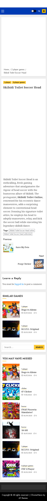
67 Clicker (26, 391)
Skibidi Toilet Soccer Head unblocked (17, 234)
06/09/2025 (28, 416)
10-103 (24, 430)
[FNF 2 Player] (11, 468)
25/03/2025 (28, 332)
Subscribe (44, 11)
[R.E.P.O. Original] (11, 329)
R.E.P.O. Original (30, 329)
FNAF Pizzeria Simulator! (28, 411)
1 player (7, 82)
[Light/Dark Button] (33, 11)
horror (23, 406)
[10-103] (11, 430)
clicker (24, 388)
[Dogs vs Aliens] (11, 309)
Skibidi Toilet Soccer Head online (22, 230)
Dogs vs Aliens (28, 309)
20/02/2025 (28, 472)
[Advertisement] (23, 43)
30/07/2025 (28, 434)
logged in (19, 284)
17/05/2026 (28, 395)
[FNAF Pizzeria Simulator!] (11, 410)
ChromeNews (36, 495)
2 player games (19, 82)
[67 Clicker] (11, 391)
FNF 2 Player (27, 469)
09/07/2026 (28, 313)
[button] (2, 11)
